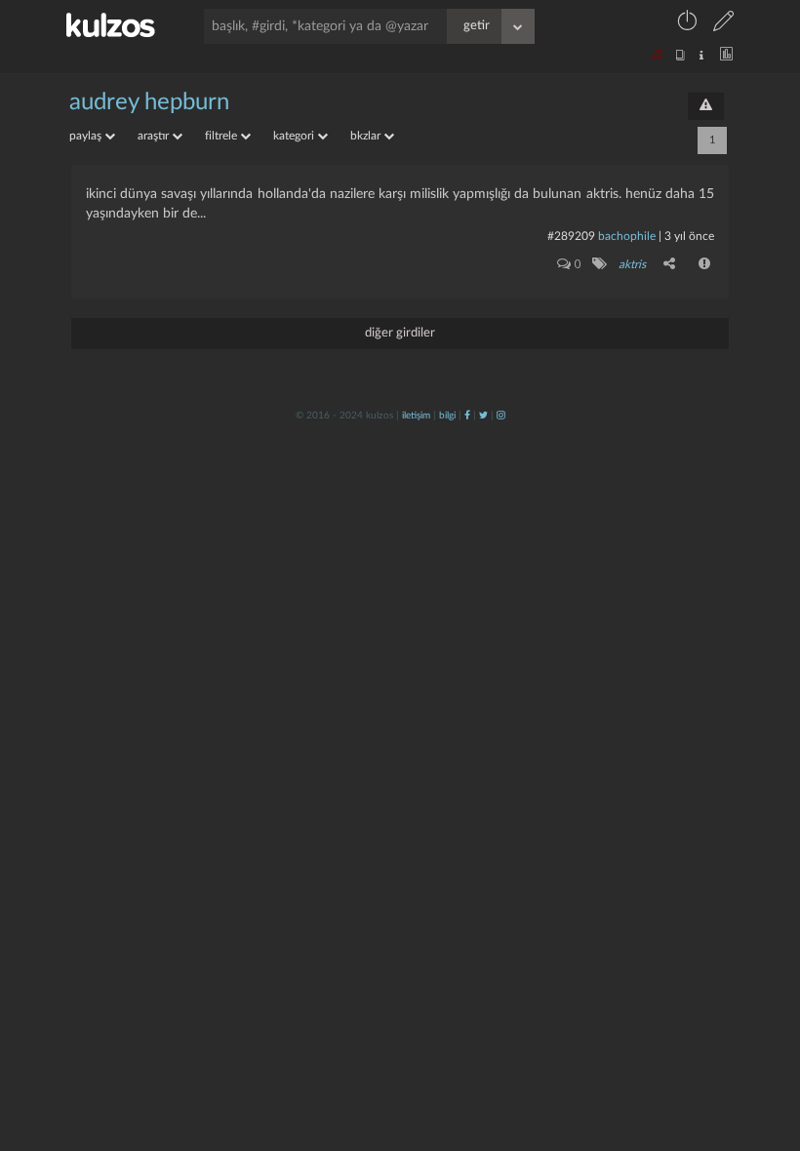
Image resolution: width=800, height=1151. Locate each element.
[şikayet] (705, 263)
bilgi (447, 415)
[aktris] (598, 263)
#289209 (571, 236)
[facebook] (467, 415)
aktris (632, 264)
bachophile (627, 236)
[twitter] (483, 415)
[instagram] (501, 415)
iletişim (416, 415)
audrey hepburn (149, 102)
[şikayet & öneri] (706, 106)
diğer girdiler (400, 333)
